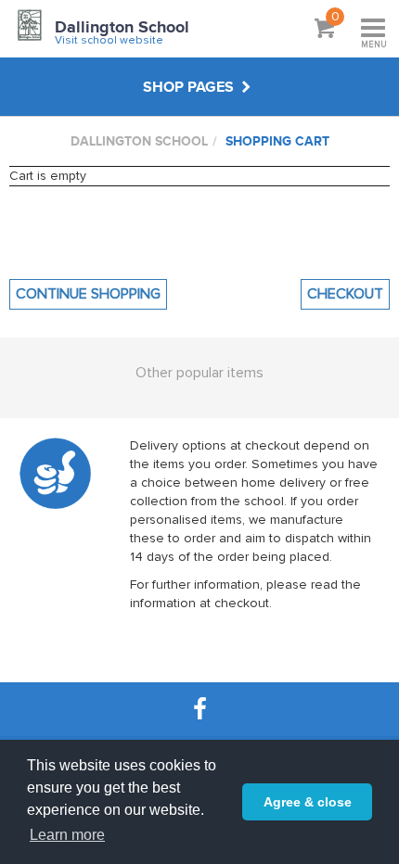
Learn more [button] (67, 835)
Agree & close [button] (308, 801)
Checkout (345, 294)
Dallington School (122, 28)
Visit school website (109, 40)
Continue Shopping (88, 294)
